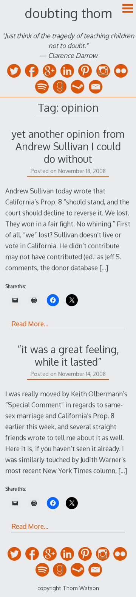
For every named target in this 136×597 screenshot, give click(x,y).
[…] (103, 267)
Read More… (29, 324)
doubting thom (68, 13)
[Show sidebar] (127, 9)
